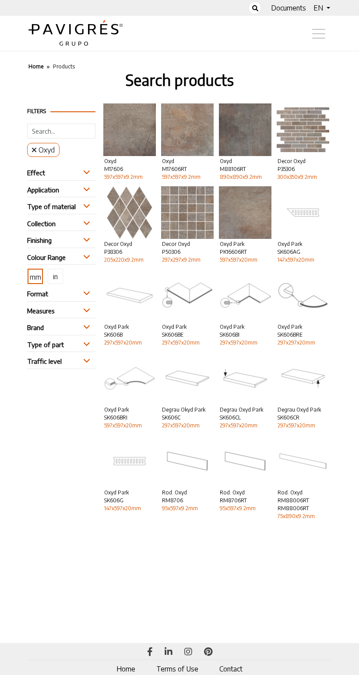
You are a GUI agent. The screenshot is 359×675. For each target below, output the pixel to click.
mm (35, 277)
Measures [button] (41, 311)
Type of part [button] (45, 344)
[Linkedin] (168, 652)
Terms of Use (177, 668)
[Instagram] (188, 652)
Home (125, 668)
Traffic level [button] (44, 361)
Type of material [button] (51, 206)
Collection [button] (41, 223)
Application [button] (43, 190)
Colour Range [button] (46, 257)
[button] (322, 8)
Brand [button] (35, 327)
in (55, 276)
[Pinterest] (208, 652)
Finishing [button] (39, 240)
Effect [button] (36, 173)
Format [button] (37, 294)
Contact (231, 668)
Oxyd (47, 150)
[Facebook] (150, 652)
